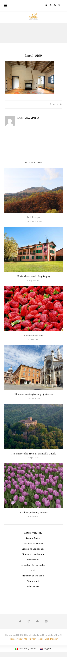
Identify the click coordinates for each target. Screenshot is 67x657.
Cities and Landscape (33, 549)
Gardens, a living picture (33, 512)
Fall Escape (33, 217)
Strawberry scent (33, 335)
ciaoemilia (32, 117)
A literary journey (33, 532)
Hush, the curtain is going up (33, 276)
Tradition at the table (33, 575)
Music (33, 570)
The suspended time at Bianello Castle (33, 453)
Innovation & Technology (33, 565)
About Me (22, 639)
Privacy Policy (36, 639)
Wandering (33, 581)
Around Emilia (33, 538)
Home (12, 639)
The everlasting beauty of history (33, 394)
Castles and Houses (33, 543)
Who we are (33, 586)
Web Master (51, 639)
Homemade (33, 559)
